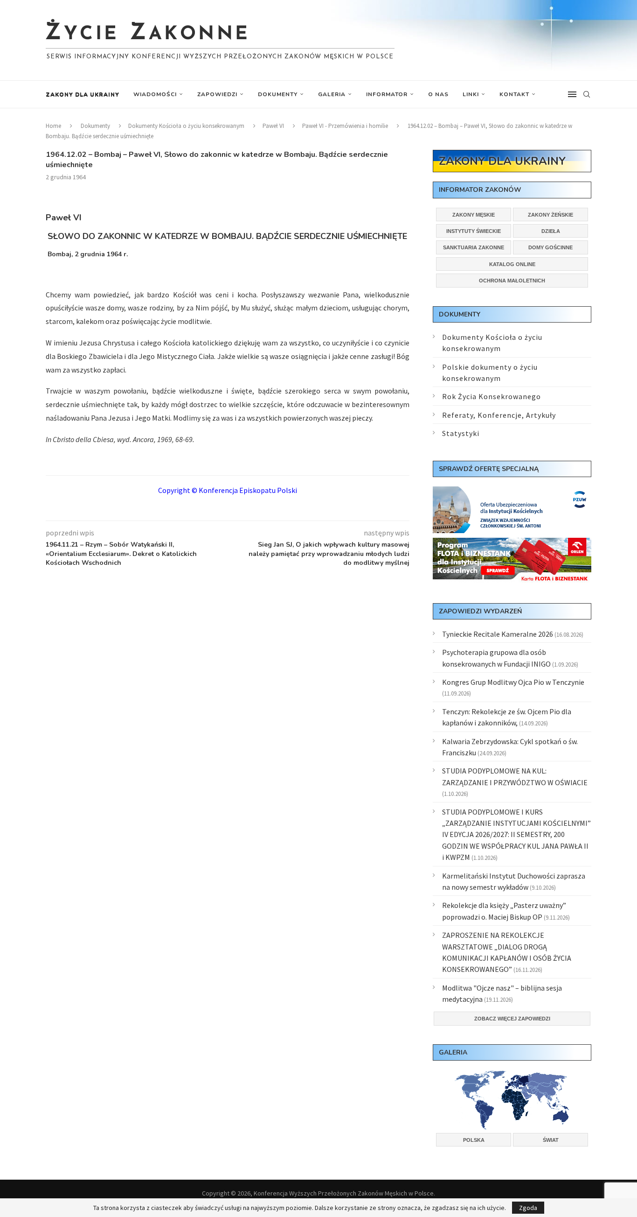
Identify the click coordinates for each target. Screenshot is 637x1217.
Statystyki (460, 433)
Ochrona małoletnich (512, 280)
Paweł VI (273, 126)
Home (53, 126)
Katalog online (512, 264)
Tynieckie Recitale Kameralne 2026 (497, 634)
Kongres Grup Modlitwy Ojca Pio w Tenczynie (513, 682)
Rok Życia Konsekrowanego (491, 396)
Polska (474, 1140)
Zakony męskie (473, 215)
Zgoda (528, 1207)
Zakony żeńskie (550, 215)
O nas (438, 94)
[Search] (586, 94)
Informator (387, 94)
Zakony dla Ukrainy (82, 94)
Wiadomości (155, 94)
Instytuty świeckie (473, 231)
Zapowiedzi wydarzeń (480, 611)
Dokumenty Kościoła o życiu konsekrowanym (186, 126)
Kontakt (514, 94)
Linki (471, 94)
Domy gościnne (550, 247)
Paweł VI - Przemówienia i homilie (345, 126)
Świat (551, 1140)
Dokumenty (278, 94)
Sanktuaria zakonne (473, 247)
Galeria (332, 94)
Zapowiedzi (217, 94)
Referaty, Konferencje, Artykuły (499, 415)
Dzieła (550, 231)
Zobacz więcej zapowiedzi (512, 1018)
